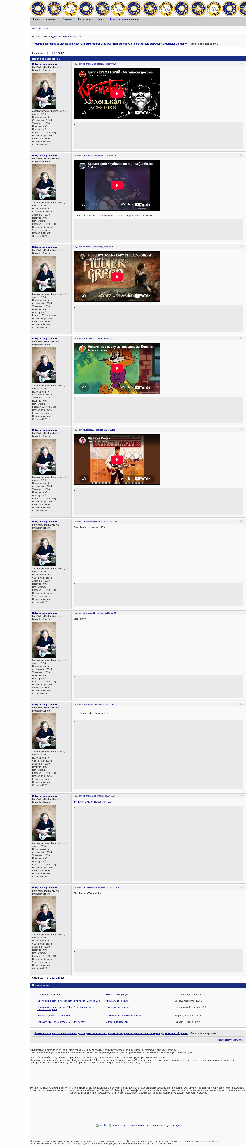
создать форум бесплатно (229, 1040)
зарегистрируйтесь (72, 37)
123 (53, 53)
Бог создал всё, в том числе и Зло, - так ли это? (61, 1022)
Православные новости (118, 1007)
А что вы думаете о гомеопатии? (54, 1015)
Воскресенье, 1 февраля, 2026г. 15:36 (102, 887)
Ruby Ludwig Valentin (44, 64)
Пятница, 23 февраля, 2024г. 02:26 (100, 64)
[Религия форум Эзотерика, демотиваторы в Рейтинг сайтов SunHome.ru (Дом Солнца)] (144, 1125)
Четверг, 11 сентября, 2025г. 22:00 (100, 613)
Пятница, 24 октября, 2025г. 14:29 (100, 704)
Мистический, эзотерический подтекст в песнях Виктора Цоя (68, 1001)
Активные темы (40, 28)
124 (58, 53)
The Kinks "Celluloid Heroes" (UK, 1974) (93, 802)
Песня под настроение (49, 994)
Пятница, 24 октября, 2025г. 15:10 (100, 796)
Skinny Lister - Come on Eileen (95, 713)
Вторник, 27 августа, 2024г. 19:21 (100, 430)
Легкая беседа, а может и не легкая (124, 1015)
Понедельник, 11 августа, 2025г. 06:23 (102, 521)
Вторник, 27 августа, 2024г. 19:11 (100, 338)
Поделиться (79, 64)
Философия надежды (117, 1022)
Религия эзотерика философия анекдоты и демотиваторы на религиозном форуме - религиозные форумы (97, 43)
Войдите (52, 37)
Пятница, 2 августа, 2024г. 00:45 (99, 247)
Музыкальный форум (175, 43)
